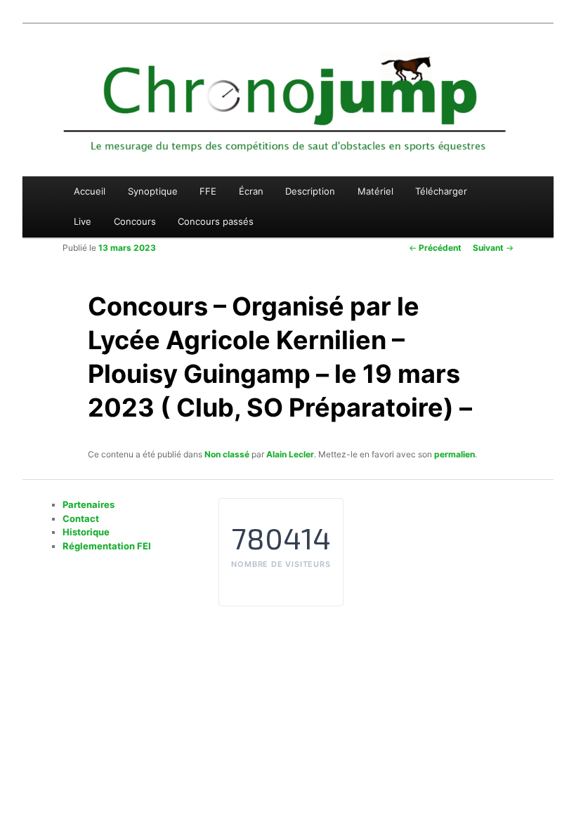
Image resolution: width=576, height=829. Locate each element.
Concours (135, 221)
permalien (454, 454)
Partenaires (88, 504)
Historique (86, 531)
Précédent (435, 247)
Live (82, 221)
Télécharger (441, 191)
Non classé (226, 454)
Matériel (375, 191)
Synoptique (153, 191)
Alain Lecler (290, 454)
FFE (207, 191)
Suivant (493, 247)
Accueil (89, 191)
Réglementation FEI (107, 545)
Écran (251, 191)
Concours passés (216, 221)
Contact (81, 518)
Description (310, 191)
